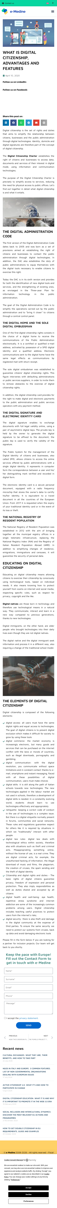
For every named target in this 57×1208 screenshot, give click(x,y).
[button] (50, 3)
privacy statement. (28, 1018)
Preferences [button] (15, 1180)
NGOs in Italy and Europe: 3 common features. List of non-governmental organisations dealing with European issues (26, 1071)
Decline (28, 1194)
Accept (28, 1188)
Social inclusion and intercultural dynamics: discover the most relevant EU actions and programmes (27, 1115)
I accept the (22, 1018)
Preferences (29, 1201)
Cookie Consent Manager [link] (13, 1160)
